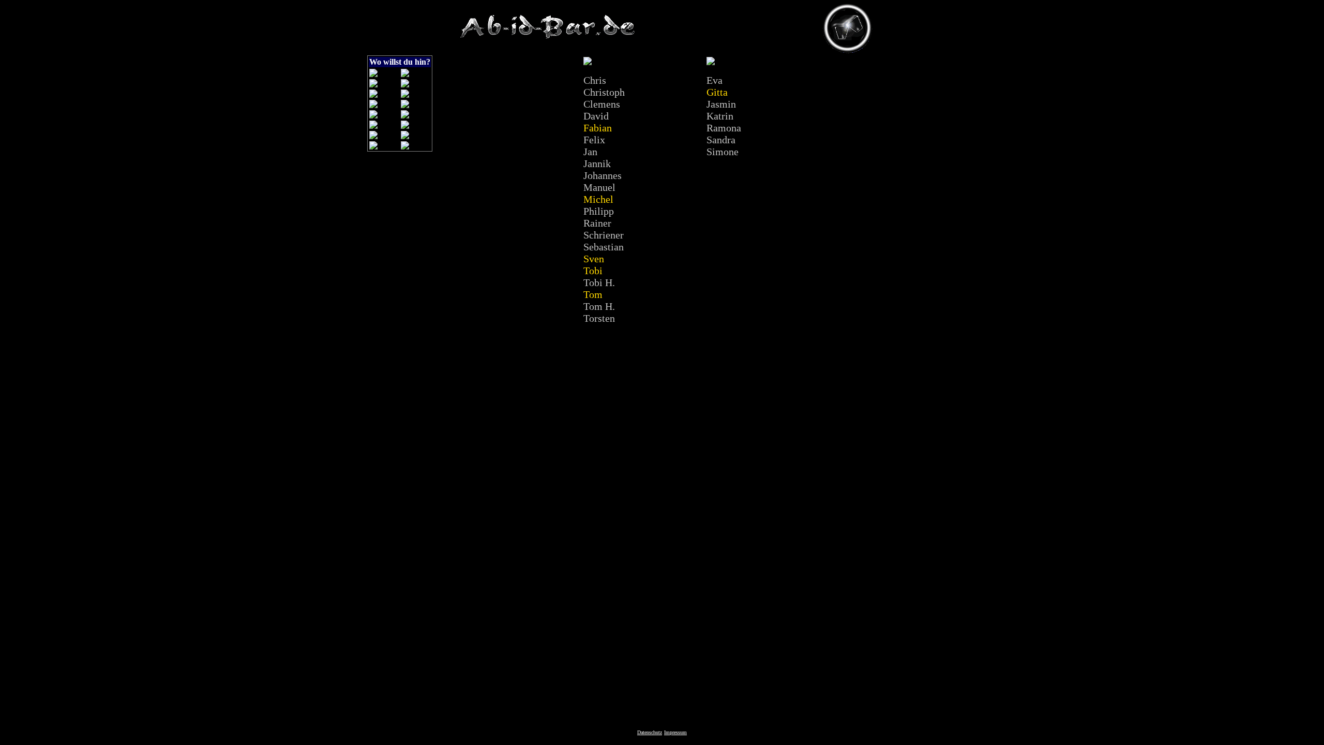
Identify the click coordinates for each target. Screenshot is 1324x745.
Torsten (599, 318)
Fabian (597, 127)
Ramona (723, 127)
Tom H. (599, 306)
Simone (722, 151)
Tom (593, 294)
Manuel (599, 187)
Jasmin (721, 104)
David (596, 116)
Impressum (675, 732)
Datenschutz (649, 732)
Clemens (601, 104)
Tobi (593, 270)
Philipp (598, 211)
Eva (714, 80)
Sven (593, 258)
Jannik (597, 163)
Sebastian (603, 246)
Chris (594, 80)
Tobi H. (599, 282)
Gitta (717, 92)
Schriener (603, 235)
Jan (590, 151)
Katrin (719, 116)
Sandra (720, 139)
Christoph (604, 92)
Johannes (602, 175)
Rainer (597, 223)
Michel (598, 199)
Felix (594, 139)
